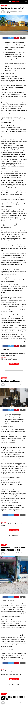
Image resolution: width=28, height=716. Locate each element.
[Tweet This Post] (11, 38)
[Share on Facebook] (5, 38)
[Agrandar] (1, 101)
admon (8, 12)
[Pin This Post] (17, 38)
